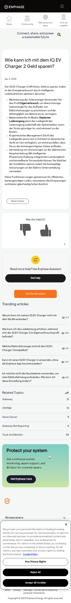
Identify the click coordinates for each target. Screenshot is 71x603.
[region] (35, 555)
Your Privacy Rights (35, 562)
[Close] (66, 524)
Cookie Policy (30, 554)
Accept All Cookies (35, 583)
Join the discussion (35, 294)
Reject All (35, 572)
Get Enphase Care (21, 479)
